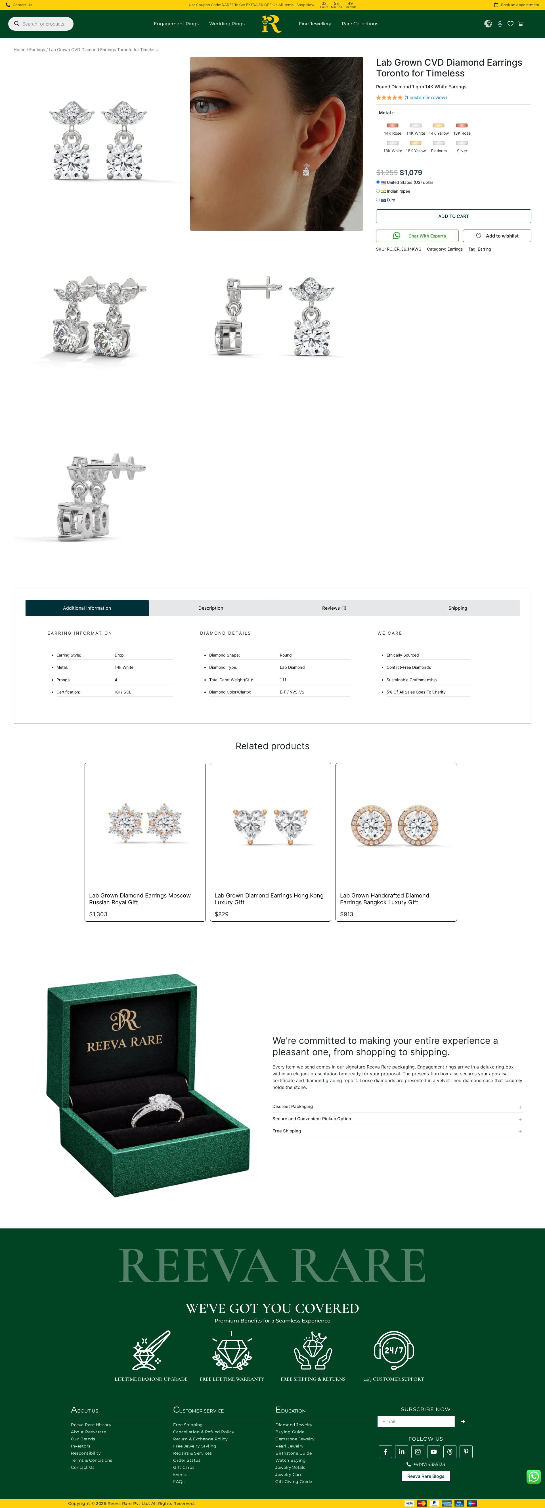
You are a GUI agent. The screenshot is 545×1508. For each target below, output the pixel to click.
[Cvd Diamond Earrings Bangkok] (396, 823)
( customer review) (425, 97)
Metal (385, 112)
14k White (94, 667)
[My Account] (500, 23)
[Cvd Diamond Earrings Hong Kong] (270, 823)
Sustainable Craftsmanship (412, 680)
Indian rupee (398, 191)
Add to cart (453, 216)
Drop (90, 655)
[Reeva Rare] (417, 1451)
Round (250, 655)
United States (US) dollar (409, 182)
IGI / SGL (93, 692)
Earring (484, 249)
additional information (87, 608)
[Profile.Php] (385, 1451)
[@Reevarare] (433, 1451)
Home (20, 49)
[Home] (272, 24)
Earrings (37, 49)
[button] (393, 130)
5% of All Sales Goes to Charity (416, 692)
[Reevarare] (401, 1451)
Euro (390, 199)
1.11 (247, 680)
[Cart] (521, 24)
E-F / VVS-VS (256, 692)
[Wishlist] (510, 24)
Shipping (457, 608)
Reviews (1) (334, 608)
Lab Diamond (257, 667)
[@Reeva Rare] (449, 1451)
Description (210, 608)
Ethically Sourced (403, 655)
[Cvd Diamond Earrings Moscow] (145, 823)
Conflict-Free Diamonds (409, 667)
